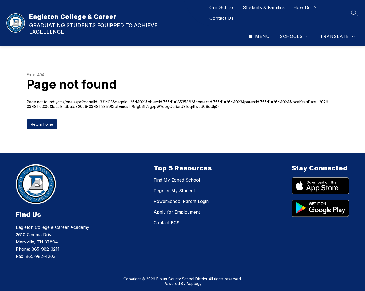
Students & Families (264, 7)
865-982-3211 (45, 249)
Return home (42, 124)
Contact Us (221, 18)
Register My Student (174, 190)
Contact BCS (167, 222)
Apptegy (194, 283)
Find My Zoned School (177, 180)
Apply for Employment (177, 212)
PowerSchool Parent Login (181, 201)
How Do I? (305, 7)
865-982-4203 (40, 256)
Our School (221, 7)
